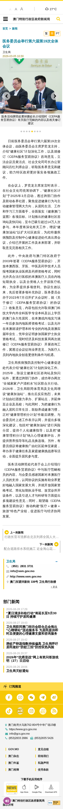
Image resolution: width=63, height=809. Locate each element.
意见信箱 (43, 749)
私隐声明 (43, 762)
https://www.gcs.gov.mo (23, 729)
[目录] (5, 19)
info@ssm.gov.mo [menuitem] (22, 571)
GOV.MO (13, 749)
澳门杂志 (13, 756)
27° (53, 9)
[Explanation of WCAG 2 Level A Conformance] (54, 802)
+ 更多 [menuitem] (54, 586)
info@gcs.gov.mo (19, 733)
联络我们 (43, 756)
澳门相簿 (13, 769)
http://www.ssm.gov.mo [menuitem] (25, 576)
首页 (5, 28)
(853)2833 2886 (18, 738)
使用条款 (43, 769)
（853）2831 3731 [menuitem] (21, 566)
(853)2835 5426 (43, 738)
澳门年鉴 (13, 762)
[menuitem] (32, 561)
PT (57, 33)
